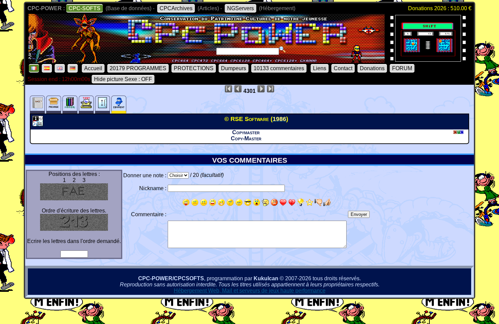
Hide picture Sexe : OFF (123, 79)
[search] (282, 49)
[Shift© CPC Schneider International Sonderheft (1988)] (428, 59)
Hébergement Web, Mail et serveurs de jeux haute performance (250, 290)
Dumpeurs (233, 68)
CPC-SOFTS (84, 8)
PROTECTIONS (194, 68)
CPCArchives (176, 8)
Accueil (93, 68)
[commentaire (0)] (118, 105)
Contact (343, 68)
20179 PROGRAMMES (138, 68)
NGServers (240, 8)
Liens (319, 68)
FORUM (402, 68)
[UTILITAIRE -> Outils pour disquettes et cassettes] (38, 124)
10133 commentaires (279, 68)
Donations (372, 68)
